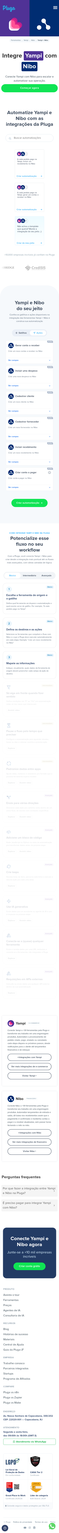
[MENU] (56, 9)
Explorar (11, 748)
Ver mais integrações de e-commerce (29, 1066)
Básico (12, 575)
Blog (6, 1329)
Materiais (8, 1339)
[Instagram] (30, 1528)
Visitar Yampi (28, 1076)
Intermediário (29, 575)
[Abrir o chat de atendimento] (5, 1528)
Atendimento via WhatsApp (31, 1442)
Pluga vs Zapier (12, 1397)
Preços (7, 1305)
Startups (8, 1373)
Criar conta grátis (29, 1266)
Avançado (46, 575)
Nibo (33, 40)
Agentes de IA (11, 1310)
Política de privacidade (22, 1522)
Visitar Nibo (29, 1151)
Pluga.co (9, 8)
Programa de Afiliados (16, 1378)
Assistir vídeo (14, 710)
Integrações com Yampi (30, 1057)
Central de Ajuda (13, 1344)
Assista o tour (11, 1295)
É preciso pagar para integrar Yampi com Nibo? (27, 1205)
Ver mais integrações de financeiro (29, 1142)
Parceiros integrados (15, 1368)
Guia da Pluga (12, 1349)
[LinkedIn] (34, 1528)
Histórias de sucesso (15, 1334)
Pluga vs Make (12, 1402)
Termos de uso (41, 1522)
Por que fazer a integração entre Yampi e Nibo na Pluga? (29, 1191)
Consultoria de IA (13, 1315)
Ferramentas (16, 40)
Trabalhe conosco (14, 1363)
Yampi (26, 40)
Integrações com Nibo (30, 1133)
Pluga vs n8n (11, 1392)
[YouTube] (25, 1528)
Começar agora (29, 88)
